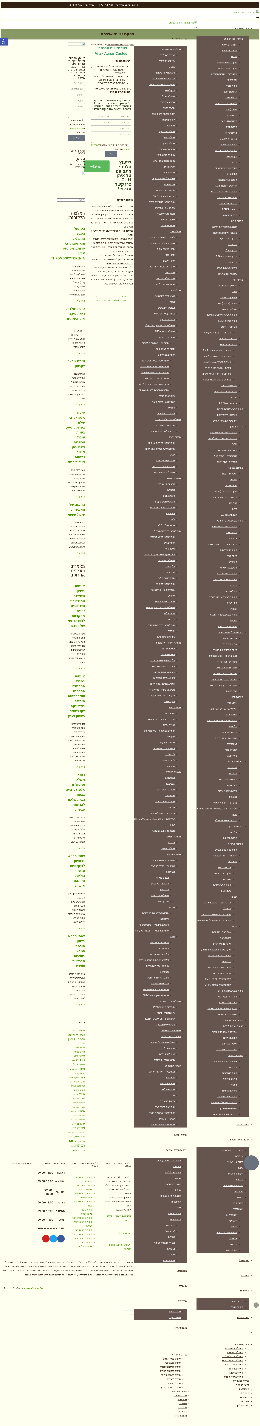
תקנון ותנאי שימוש (117, 1292)
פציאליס (82, 1132)
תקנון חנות (103, 1292)
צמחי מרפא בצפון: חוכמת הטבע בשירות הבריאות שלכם (76, 951)
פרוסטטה (75, 1132)
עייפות (73, 1111)
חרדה (76, 1056)
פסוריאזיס (79, 1128)
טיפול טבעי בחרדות (83, 1234)
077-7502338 (106, 5)
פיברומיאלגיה (77, 1124)
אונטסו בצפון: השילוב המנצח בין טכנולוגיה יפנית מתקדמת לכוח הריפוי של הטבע (76, 606)
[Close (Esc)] (133, 1310)
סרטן (82, 1111)
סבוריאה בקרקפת (79, 1103)
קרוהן (72, 1140)
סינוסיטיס (76, 1107)
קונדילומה (81, 1141)
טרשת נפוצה (74, 1069)
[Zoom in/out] (124, 1310)
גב (76, 1039)
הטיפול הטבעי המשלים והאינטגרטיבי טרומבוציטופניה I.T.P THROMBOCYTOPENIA (68, 243)
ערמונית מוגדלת (78, 1119)
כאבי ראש (80, 1081)
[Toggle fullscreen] (127, 1310)
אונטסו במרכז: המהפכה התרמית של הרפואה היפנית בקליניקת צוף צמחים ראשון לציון (76, 696)
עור (78, 1111)
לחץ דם (72, 1082)
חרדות (80, 1060)
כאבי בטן (80, 1078)
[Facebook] (61, 1238)
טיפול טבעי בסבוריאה (82, 1218)
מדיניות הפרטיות (76, 128)
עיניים (82, 1115)
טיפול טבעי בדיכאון (83, 1238)
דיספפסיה (81, 1044)
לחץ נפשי (81, 1086)
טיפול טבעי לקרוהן (76, 364)
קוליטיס (72, 1136)
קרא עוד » (80, 301)
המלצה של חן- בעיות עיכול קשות (76, 509)
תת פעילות (76, 1150)
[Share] (130, 1310)
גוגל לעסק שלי (124, 1233)
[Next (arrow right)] (130, 1314)
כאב (74, 1073)
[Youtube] (46, 1238)
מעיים (81, 1094)
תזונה (80, 1145)
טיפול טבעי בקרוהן (83, 1230)
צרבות (78, 1136)
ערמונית (76, 1115)
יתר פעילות (80, 1073)
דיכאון (71, 1039)
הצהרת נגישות (91, 1292)
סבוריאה (75, 1098)
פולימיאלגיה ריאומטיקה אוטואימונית (75, 313)
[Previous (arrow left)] (133, 1314)
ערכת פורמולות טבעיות (78, 152)
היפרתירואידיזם (78, 1047)
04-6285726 (75, 5)
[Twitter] (53, 1238)
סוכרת (82, 1107)
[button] (4, 42)
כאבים (72, 1077)
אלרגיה (82, 1030)
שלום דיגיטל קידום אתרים (32, 1288)
